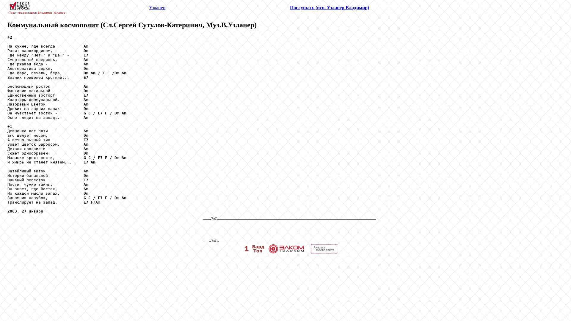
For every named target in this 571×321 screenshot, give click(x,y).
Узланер (157, 7)
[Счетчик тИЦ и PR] (324, 251)
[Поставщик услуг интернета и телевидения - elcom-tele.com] (286, 251)
